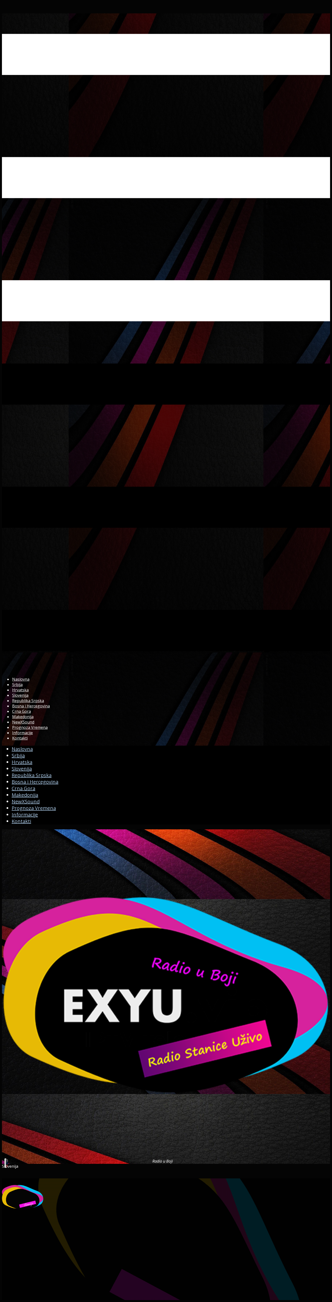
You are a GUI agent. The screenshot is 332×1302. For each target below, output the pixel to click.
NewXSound (23, 722)
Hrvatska (20, 690)
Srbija (17, 684)
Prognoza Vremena (30, 727)
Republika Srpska (28, 700)
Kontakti (20, 738)
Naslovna (20, 679)
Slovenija (20, 695)
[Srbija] (166, 1156)
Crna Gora (21, 711)
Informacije (22, 732)
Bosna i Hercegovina (31, 706)
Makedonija (23, 716)
